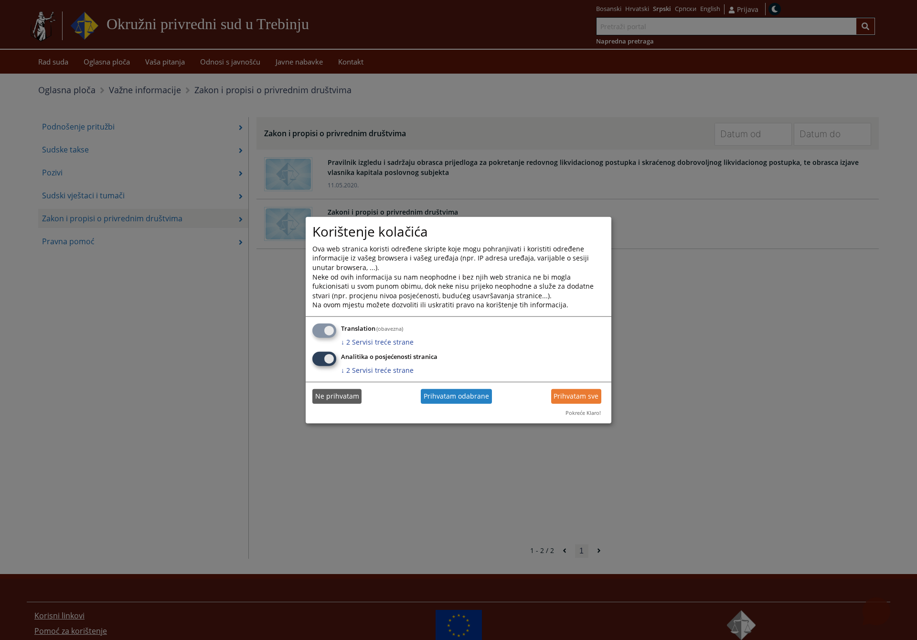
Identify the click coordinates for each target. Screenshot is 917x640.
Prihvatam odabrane (456, 396)
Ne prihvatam (337, 396)
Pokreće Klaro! (583, 412)
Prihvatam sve (576, 396)
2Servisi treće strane (377, 342)
